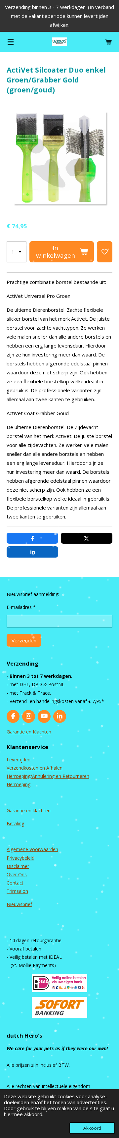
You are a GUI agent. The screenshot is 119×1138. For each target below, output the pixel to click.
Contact (15, 883)
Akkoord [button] (92, 1128)
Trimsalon (17, 891)
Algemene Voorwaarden (32, 849)
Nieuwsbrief (19, 904)
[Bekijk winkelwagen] (108, 41)
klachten (42, 810)
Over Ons (17, 874)
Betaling (15, 823)
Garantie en (20, 810)
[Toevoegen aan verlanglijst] (104, 251)
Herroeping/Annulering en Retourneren (48, 776)
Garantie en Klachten (29, 732)
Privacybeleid (20, 858)
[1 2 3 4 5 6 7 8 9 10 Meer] (16, 251)
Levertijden (18, 759)
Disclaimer (18, 866)
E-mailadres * (21, 607)
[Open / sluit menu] (10, 41)
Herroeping (18, 784)
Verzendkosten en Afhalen (34, 768)
